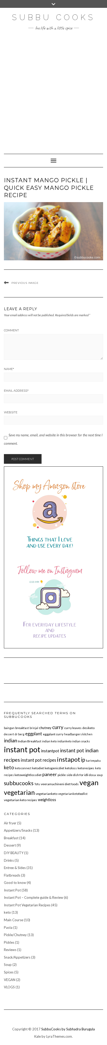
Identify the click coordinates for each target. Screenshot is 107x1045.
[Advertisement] (53, 89)
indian (10, 740)
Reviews (10, 950)
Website (10, 412)
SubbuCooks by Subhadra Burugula (68, 1029)
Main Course (13, 920)
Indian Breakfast (29, 741)
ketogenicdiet (54, 768)
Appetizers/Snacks (18, 830)
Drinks (9, 860)
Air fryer (10, 823)
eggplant (33, 733)
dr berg (19, 734)
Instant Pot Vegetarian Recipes (27, 905)
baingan (9, 728)
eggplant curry (53, 734)
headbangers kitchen (78, 734)
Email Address (16, 390)
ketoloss (71, 768)
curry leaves (73, 728)
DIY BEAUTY (13, 853)
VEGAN (9, 980)
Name (9, 369)
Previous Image (25, 283)
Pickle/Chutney (15, 935)
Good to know (15, 882)
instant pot (22, 749)
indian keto (49, 741)
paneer (49, 774)
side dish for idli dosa (81, 775)
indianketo (64, 741)
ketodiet (38, 768)
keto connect (23, 768)
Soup (8, 964)
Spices (9, 972)
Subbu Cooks (53, 17)
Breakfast (11, 838)
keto (9, 767)
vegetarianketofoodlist (73, 793)
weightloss (47, 799)
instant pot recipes (38, 760)
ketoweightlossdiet (28, 775)
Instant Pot (12, 890)
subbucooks (19, 783)
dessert (9, 734)
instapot (68, 759)
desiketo (88, 728)
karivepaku (93, 760)
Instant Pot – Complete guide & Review (33, 897)
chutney (45, 728)
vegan (88, 782)
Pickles (9, 942)
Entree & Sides (15, 868)
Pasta (8, 927)
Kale (37, 1036)
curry (57, 727)
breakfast (22, 728)
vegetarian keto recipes (20, 800)
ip (83, 759)
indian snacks (81, 741)
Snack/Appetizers (17, 957)
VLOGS (9, 987)
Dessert (10, 845)
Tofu (37, 784)
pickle (62, 775)
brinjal (34, 728)
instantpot (50, 750)
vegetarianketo (46, 794)
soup (100, 775)
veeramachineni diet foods (60, 784)
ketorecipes (86, 768)
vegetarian (19, 792)
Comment (11, 330)
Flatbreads (12, 875)
